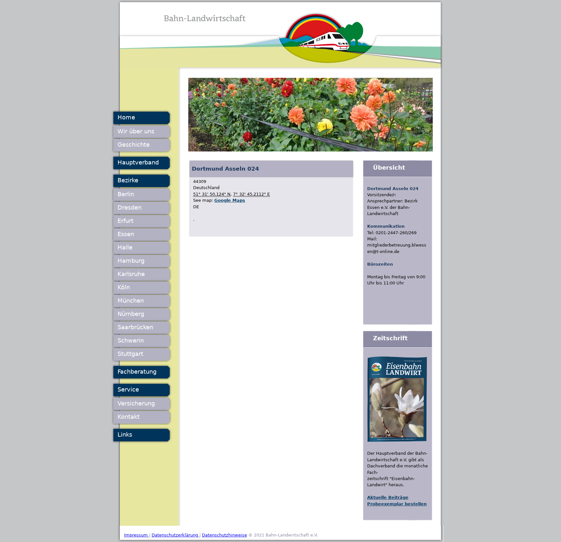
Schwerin (131, 340)
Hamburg (131, 260)
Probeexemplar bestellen (397, 503)
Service (128, 389)
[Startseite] (280, 35)
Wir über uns (136, 131)
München (131, 300)
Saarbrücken (135, 327)
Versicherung (136, 403)
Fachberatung (137, 371)
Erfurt (125, 220)
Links (125, 434)
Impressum (136, 535)
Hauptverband (138, 162)
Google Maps (229, 200)
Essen (126, 234)
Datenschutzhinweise (224, 535)
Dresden (130, 207)
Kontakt (129, 416)
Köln (124, 287)
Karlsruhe (131, 274)
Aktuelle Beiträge (387, 497)
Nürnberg (131, 313)
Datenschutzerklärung (175, 535)
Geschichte (134, 144)
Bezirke (128, 180)
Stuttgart (130, 353)
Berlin (126, 194)
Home (126, 117)
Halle (125, 247)
